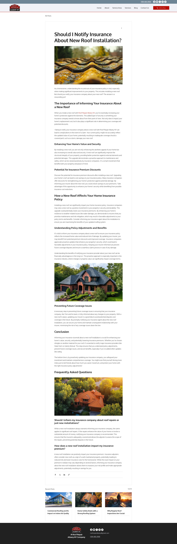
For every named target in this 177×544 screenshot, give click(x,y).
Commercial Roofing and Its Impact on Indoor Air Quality (58, 512)
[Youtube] (157, 2)
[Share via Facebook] (55, 475)
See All (130, 489)
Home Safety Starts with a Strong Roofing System (87, 512)
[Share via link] (69, 475)
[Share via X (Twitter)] (60, 475)
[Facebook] (154, 2)
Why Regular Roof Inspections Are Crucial (116, 512)
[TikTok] (165, 2)
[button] (117, 8)
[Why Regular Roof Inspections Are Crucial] (118, 499)
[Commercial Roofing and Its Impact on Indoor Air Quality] (58, 499)
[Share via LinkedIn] (64, 475)
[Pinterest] (162, 2)
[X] (160, 2)
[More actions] (121, 28)
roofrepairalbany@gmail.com (99, 533)
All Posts (48, 16)
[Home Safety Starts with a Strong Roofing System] (88, 499)
